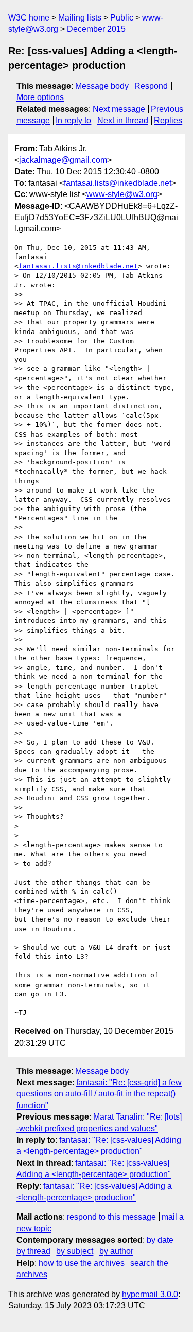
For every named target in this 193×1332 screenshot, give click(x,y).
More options (40, 97)
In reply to (73, 120)
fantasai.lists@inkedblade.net (117, 183)
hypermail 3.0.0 (150, 1294)
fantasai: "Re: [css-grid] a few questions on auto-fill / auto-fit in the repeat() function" (99, 1094)
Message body (102, 86)
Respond (151, 86)
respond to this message (111, 1216)
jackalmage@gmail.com (63, 159)
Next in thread (122, 120)
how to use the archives (82, 1263)
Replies (168, 120)
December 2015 (96, 29)
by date (160, 1240)
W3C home (28, 17)
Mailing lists (79, 17)
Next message (119, 109)
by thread (33, 1251)
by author (116, 1251)
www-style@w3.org (121, 194)
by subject (74, 1251)
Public (121, 17)
